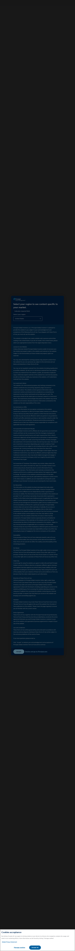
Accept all (35, 947)
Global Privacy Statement (9, 942)
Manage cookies (19, 947)
